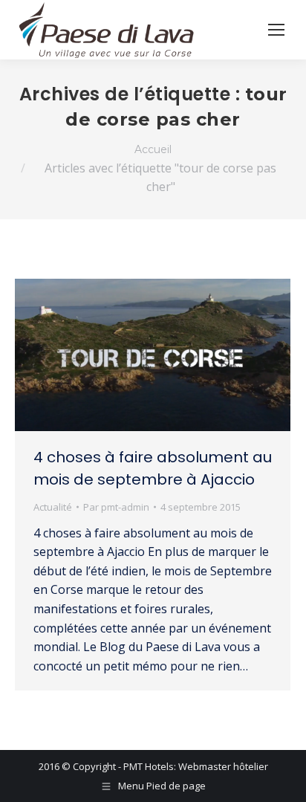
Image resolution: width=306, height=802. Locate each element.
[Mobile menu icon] (276, 30)
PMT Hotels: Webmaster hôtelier (195, 766)
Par (116, 507)
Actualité (52, 507)
